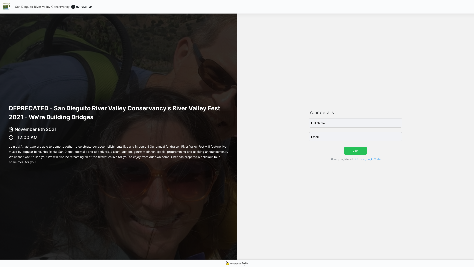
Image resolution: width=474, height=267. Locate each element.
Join (355, 150)
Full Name (318, 123)
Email (315, 137)
